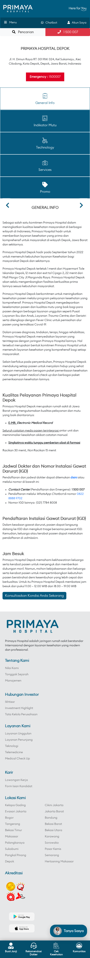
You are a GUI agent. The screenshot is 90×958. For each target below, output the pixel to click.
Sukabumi (11, 849)
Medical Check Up (17, 758)
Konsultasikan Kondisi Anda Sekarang (34, 595)
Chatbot (50, 22)
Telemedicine (14, 752)
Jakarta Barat (54, 811)
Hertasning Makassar (59, 861)
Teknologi (11, 746)
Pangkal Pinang (15, 855)
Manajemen (13, 680)
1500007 (54, 76)
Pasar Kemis (53, 849)
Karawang (52, 836)
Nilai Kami (12, 668)
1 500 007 (69, 32)
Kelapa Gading (15, 805)
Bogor (9, 817)
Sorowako (52, 842)
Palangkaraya (14, 842)
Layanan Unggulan (18, 733)
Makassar (11, 836)
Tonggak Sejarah (16, 674)
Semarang (52, 855)
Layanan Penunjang (19, 739)
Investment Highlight (19, 708)
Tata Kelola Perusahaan (21, 714)
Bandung (51, 817)
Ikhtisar (10, 701)
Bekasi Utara (53, 830)
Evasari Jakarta (15, 811)
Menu (13, 22)
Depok (9, 861)
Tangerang (12, 824)
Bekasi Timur (13, 830)
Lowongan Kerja (16, 780)
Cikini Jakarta (54, 805)
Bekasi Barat (53, 824)
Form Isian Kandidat (18, 786)
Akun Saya (78, 22)
